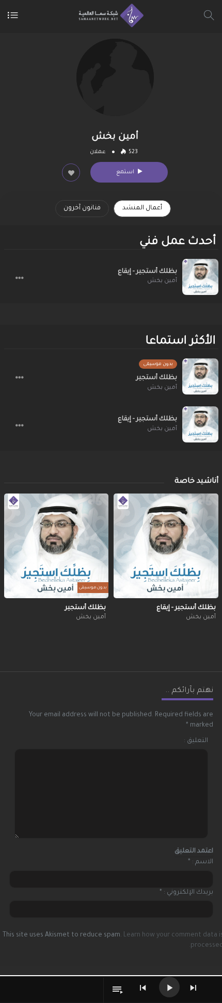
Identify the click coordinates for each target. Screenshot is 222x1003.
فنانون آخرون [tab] (82, 208)
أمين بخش (162, 281)
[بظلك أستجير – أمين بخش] (200, 376)
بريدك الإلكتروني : (188, 892)
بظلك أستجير (156, 378)
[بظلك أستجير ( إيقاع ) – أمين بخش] (200, 277)
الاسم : (202, 862)
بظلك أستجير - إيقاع (147, 271)
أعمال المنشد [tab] (142, 208)
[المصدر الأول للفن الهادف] (108, 15)
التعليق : (196, 741)
